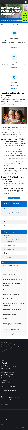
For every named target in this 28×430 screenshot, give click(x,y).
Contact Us (4, 360)
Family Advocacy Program (11, 290)
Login (2, 370)
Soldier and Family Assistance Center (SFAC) (12, 324)
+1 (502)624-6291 (10, 249)
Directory (3, 365)
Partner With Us (5, 382)
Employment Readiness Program (13, 279)
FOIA (2, 424)
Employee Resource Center (9, 366)
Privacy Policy (4, 413)
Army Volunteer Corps (9, 274)
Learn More (14, 47)
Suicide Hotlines (5, 368)
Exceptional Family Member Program (12, 20)
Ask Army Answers (14, 198)
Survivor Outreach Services (11, 329)
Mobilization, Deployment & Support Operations (14, 304)
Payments (4, 362)
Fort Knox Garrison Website (9, 390)
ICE (2, 377)
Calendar (14, 67)
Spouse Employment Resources (10, 376)
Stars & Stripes (5, 379)
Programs (4, 363)
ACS (2, 25)
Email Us (8, 226)
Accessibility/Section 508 (7, 419)
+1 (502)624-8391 (10, 245)
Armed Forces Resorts (7, 372)
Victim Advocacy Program (11, 334)
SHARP (5, 318)
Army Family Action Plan (10, 265)
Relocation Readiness (9, 314)
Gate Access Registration (8, 386)
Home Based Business (10, 299)
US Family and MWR (7, 374)
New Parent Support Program (12, 309)
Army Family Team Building (11, 270)
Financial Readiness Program (11, 294)
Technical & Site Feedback (7, 421)
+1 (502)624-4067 (10, 218)
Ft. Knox (6, 2)
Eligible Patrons (5, 383)
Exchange (4, 380)
